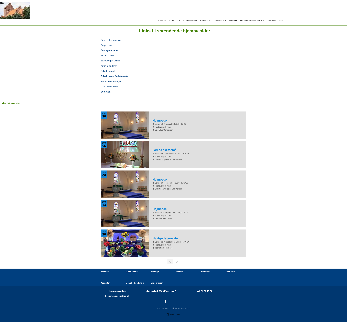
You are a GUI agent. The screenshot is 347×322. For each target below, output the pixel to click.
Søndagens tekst (109, 50)
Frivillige (155, 271)
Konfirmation (220, 20)
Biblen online (107, 55)
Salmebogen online (110, 60)
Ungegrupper (157, 283)
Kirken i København (111, 40)
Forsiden (162, 20)
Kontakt (271, 20)
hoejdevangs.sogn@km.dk (117, 296)
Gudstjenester (189, 20)
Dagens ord (106, 45)
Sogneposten (205, 20)
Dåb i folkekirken (109, 86)
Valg (281, 20)
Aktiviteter (174, 20)
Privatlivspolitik (163, 308)
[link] (174, 20)
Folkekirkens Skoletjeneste (114, 76)
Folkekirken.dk (108, 71)
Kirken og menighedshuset (251, 20)
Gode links (230, 271)
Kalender (233, 20)
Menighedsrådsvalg (135, 283)
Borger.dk (105, 91)
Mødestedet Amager (111, 81)
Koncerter (105, 283)
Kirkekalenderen (109, 66)
